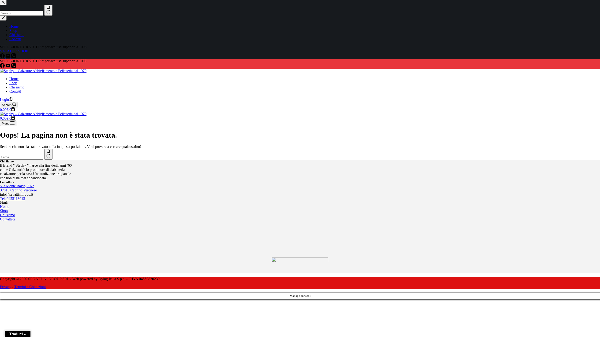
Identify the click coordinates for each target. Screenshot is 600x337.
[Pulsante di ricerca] (48, 154)
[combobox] (21, 157)
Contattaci (7, 219)
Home (14, 79)
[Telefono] (13, 67)
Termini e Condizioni (30, 287)
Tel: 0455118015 (12, 199)
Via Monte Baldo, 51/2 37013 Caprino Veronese (18, 188)
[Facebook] (3, 67)
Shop (13, 83)
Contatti (15, 91)
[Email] (8, 67)
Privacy (5, 287)
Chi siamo (16, 87)
